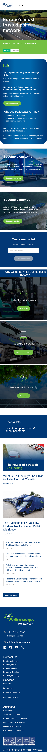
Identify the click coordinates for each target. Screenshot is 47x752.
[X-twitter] (22, 647)
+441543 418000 (16, 632)
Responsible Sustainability (23, 387)
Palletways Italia (9, 665)
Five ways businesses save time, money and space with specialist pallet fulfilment (23, 555)
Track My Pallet (23, 258)
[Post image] (23, 457)
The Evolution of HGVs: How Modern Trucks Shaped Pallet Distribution (21, 526)
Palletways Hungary (11, 676)
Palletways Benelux (11, 672)
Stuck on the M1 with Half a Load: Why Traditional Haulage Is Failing (23, 543)
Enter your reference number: (23, 244)
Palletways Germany (11, 661)
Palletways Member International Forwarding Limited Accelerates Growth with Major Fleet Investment (23, 567)
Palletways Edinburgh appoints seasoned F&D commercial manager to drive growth (24, 580)
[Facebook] (10, 647)
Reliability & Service (23, 343)
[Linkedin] (4, 647)
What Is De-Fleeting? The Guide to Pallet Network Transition (23, 477)
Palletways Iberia (10, 668)
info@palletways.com (18, 642)
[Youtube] (16, 647)
